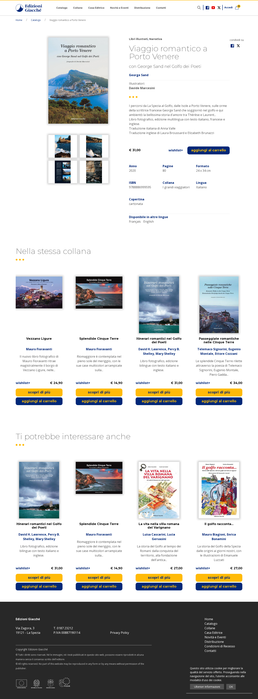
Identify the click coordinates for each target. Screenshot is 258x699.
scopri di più (39, 392)
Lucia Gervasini (163, 536)
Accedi (228, 7)
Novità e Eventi (119, 7)
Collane (78, 7)
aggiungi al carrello (208, 150)
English (148, 221)
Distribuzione (142, 7)
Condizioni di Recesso (220, 646)
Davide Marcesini (142, 88)
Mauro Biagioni (213, 534)
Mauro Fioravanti (39, 349)
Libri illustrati (138, 39)
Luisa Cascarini (154, 534)
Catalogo (61, 7)
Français (135, 221)
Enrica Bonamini (224, 536)
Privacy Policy (119, 633)
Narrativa (155, 39)
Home (19, 20)
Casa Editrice (96, 7)
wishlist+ (175, 150)
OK (231, 686)
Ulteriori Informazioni (207, 686)
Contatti (161, 7)
